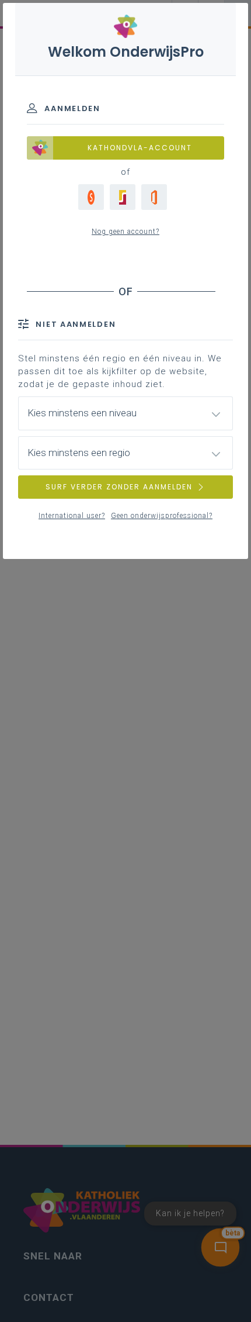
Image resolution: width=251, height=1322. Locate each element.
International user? (72, 516)
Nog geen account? (125, 231)
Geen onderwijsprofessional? (161, 516)
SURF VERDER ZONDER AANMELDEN (119, 487)
